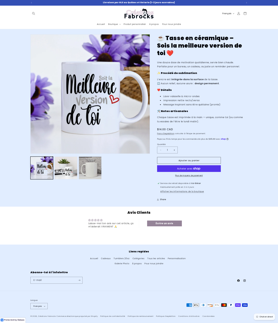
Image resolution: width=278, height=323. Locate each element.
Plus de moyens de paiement (189, 175)
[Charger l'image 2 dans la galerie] (66, 168)
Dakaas (21, 320)
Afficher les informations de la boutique (182, 191)
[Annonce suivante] (246, 2)
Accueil (94, 258)
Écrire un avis (164, 223)
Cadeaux (106, 258)
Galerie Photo (122, 263)
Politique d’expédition (165, 316)
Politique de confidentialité (112, 316)
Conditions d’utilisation (189, 316)
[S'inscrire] (79, 280)
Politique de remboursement (140, 316)
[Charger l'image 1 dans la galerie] (41, 168)
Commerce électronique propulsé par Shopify (77, 316)
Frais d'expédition (165, 133)
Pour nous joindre (154, 263)
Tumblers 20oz (122, 258)
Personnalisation (177, 258)
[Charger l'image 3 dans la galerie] (90, 168)
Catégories (138, 258)
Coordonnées (208, 316)
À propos (137, 263)
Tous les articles (156, 258)
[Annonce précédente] (31, 2)
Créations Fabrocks (47, 316)
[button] (33, 13)
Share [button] (163, 199)
